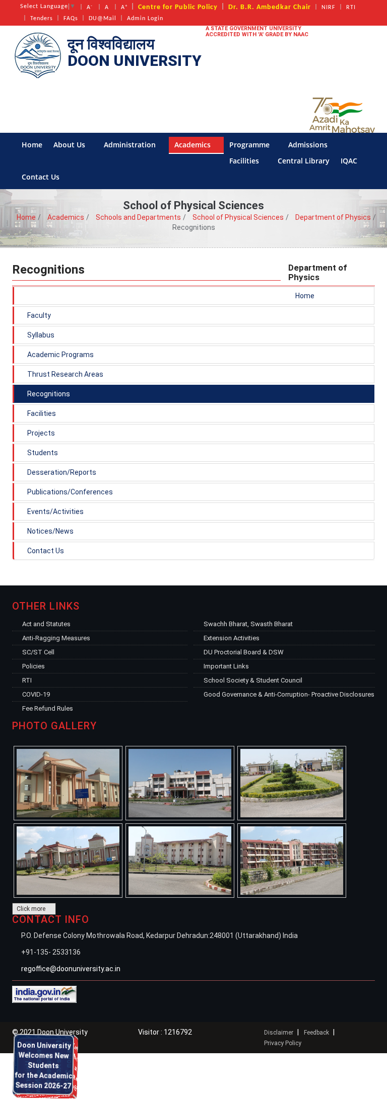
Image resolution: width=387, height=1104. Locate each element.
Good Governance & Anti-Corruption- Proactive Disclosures (289, 694)
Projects (40, 433)
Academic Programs (60, 355)
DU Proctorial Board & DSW (244, 652)
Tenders (41, 19)
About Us (70, 144)
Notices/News (50, 531)
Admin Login (145, 19)
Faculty (38, 315)
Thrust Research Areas (64, 374)
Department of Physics (333, 217)
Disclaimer (278, 1032)
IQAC (350, 160)
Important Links (226, 666)
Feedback (316, 1032)
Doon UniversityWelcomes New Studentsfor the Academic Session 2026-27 (42, 1095)
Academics (193, 144)
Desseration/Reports (61, 472)
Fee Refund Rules (47, 708)
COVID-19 (36, 694)
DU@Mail (102, 19)
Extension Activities (232, 638)
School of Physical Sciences (238, 217)
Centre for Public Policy (178, 7)
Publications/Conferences (69, 492)
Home (32, 144)
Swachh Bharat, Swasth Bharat (248, 624)
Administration (131, 144)
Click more (32, 908)
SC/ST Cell (38, 652)
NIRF (328, 8)
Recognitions (48, 394)
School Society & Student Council (253, 680)
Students (42, 453)
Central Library (304, 160)
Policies (33, 666)
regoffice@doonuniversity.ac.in (70, 969)
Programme (250, 144)
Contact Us (41, 177)
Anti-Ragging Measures (56, 638)
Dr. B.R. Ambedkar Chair (269, 7)
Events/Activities (55, 511)
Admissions (309, 144)
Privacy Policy (282, 1043)
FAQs (70, 19)
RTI (351, 8)
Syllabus (40, 335)
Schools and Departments (138, 217)
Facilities (245, 160)
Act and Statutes (46, 624)
